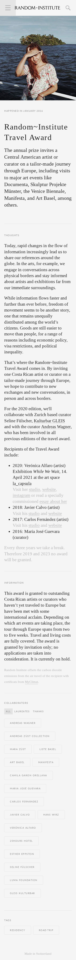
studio (34, 489)
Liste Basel (47, 749)
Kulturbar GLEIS (49, 421)
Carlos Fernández (24, 801)
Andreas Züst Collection (30, 736)
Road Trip (46, 930)
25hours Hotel (21, 841)
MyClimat (31, 682)
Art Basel (17, 762)
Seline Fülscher (22, 867)
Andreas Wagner (56, 427)
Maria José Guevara (25, 788)
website (49, 489)
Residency (17, 930)
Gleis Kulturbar (22, 893)
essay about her (53, 501)
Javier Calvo (20, 814)
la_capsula (22, 483)
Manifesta (46, 762)
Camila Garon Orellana (28, 775)
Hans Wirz (51, 814)
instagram (21, 495)
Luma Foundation (23, 880)
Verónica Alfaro (23, 828)
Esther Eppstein (22, 854)
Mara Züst (18, 749)
